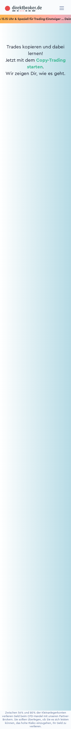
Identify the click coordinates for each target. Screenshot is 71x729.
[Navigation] (61, 8)
